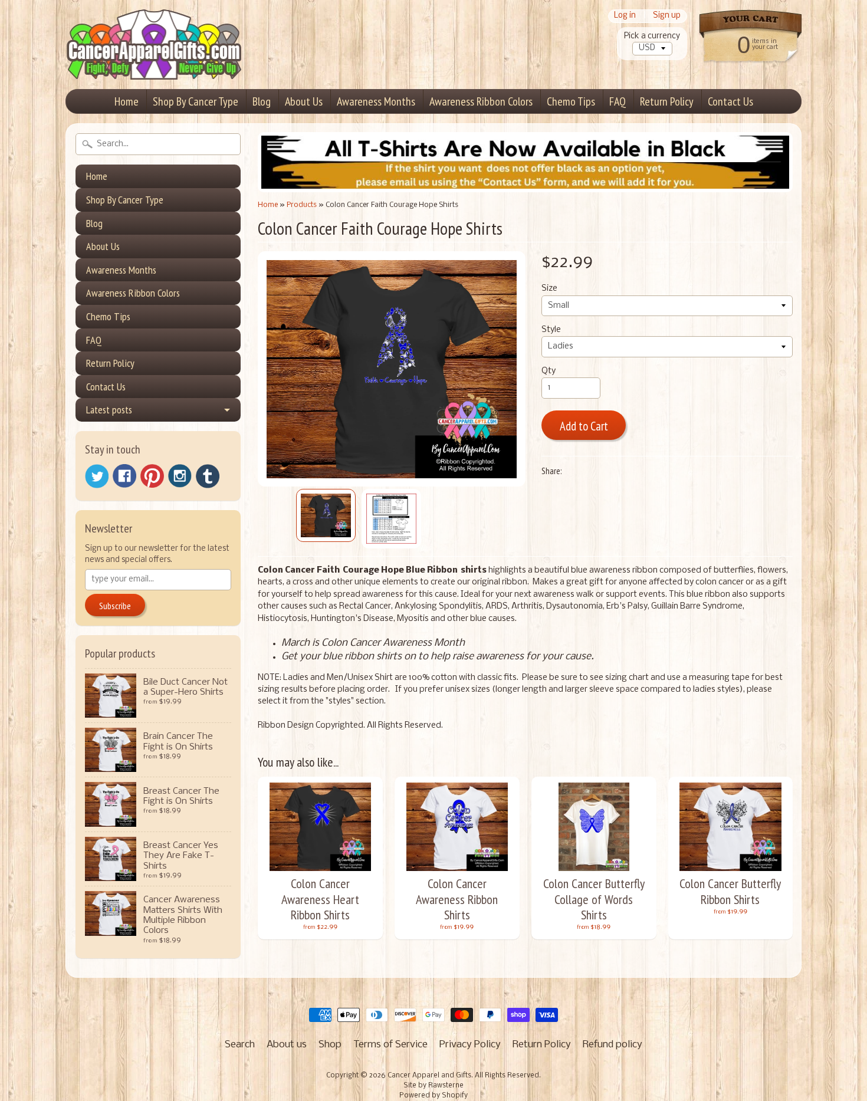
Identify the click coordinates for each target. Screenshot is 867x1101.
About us (287, 1044)
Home (126, 101)
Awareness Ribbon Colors (481, 101)
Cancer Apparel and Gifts (429, 1075)
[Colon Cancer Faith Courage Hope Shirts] (326, 515)
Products (302, 205)
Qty (548, 371)
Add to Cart (584, 426)
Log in (625, 16)
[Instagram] (180, 476)
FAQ (617, 101)
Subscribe (115, 606)
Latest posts (109, 409)
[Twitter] (97, 476)
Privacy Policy (470, 1044)
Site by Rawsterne (433, 1085)
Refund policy (612, 1044)
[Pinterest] (152, 476)
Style (551, 330)
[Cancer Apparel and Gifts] (153, 62)
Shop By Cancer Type (195, 101)
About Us (304, 101)
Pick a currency (652, 36)
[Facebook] (124, 476)
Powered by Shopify (433, 1095)
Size (549, 288)
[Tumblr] (207, 476)
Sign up (667, 16)
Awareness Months (376, 101)
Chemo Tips (571, 101)
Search (240, 1044)
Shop (329, 1044)
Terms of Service (390, 1044)
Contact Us (730, 101)
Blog (261, 101)
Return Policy (667, 101)
